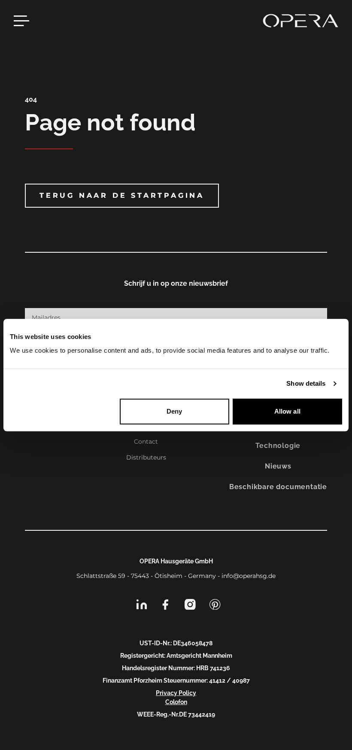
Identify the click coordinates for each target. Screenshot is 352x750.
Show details (305, 383)
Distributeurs (146, 457)
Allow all (287, 411)
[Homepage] (300, 20)
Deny (174, 411)
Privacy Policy (176, 693)
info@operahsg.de (249, 576)
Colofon (176, 702)
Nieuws (278, 466)
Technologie (277, 446)
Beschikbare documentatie (278, 487)
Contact (146, 441)
